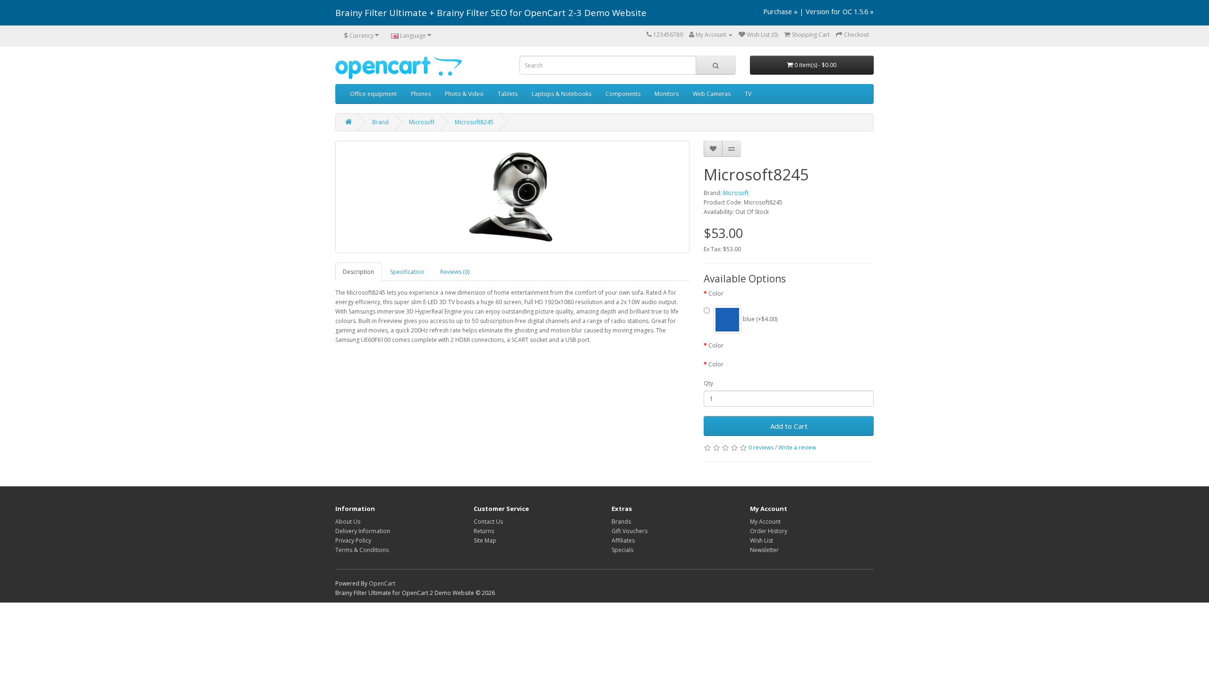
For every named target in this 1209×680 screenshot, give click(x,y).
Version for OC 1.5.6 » (840, 11)
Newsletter (764, 550)
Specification (407, 272)
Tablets (508, 94)
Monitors (667, 94)
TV (748, 94)
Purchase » (780, 11)
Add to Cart (789, 426)
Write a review (797, 447)
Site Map (485, 540)
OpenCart (382, 583)
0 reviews (761, 447)
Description (358, 272)
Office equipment (373, 94)
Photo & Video (464, 94)
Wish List (761, 540)
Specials (622, 550)
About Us (347, 522)
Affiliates (623, 540)
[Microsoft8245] (512, 197)
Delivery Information (362, 531)
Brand (380, 122)
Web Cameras (712, 94)
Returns (484, 531)
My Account (765, 522)
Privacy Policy (353, 540)
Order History (768, 531)
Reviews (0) (454, 272)
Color (716, 293)
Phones (421, 94)
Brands (621, 522)
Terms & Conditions (362, 550)
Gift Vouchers (629, 531)
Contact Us (488, 522)
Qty (708, 383)
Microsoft (421, 122)
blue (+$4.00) (759, 319)
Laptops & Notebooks (561, 94)
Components (622, 94)
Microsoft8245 (474, 122)
